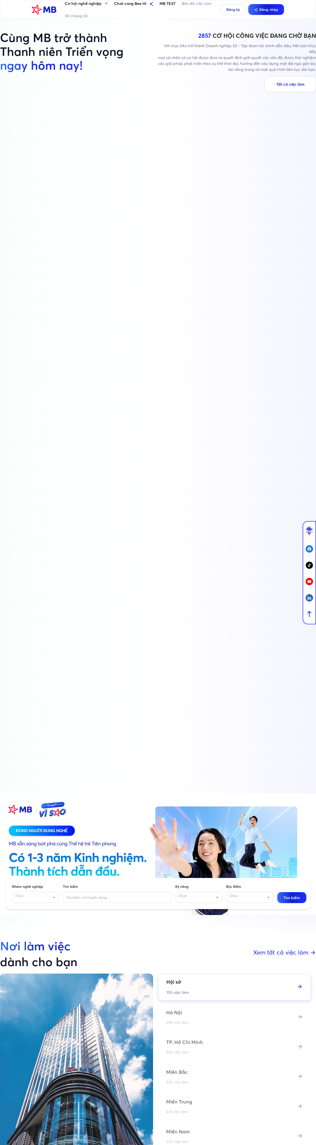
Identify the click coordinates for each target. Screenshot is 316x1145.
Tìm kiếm (70, 886)
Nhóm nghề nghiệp (27, 886)
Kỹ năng (182, 886)
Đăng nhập (268, 9)
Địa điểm (233, 886)
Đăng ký (233, 9)
